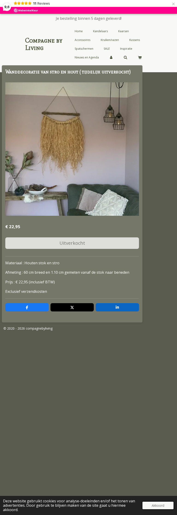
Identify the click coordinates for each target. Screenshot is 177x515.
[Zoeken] (125, 57)
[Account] (111, 57)
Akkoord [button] (158, 505)
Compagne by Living (43, 44)
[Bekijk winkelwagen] (139, 57)
